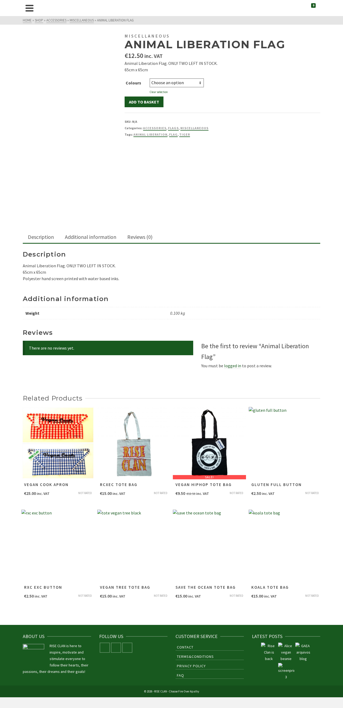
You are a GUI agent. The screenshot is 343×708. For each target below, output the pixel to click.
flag (173, 134)
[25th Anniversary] (286, 652)
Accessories (154, 128)
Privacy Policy (191, 665)
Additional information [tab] (90, 236)
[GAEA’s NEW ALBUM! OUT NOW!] (303, 652)
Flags (173, 128)
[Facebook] (105, 648)
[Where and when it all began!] (286, 671)
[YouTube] (127, 648)
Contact (185, 647)
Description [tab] (41, 236)
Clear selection (159, 92)
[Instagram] (116, 648)
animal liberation (150, 134)
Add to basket (144, 102)
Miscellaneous (194, 128)
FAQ (180, 675)
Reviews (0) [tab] (139, 236)
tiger (184, 134)
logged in (232, 365)
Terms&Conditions (195, 656)
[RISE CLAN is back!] (269, 652)
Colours (133, 83)
